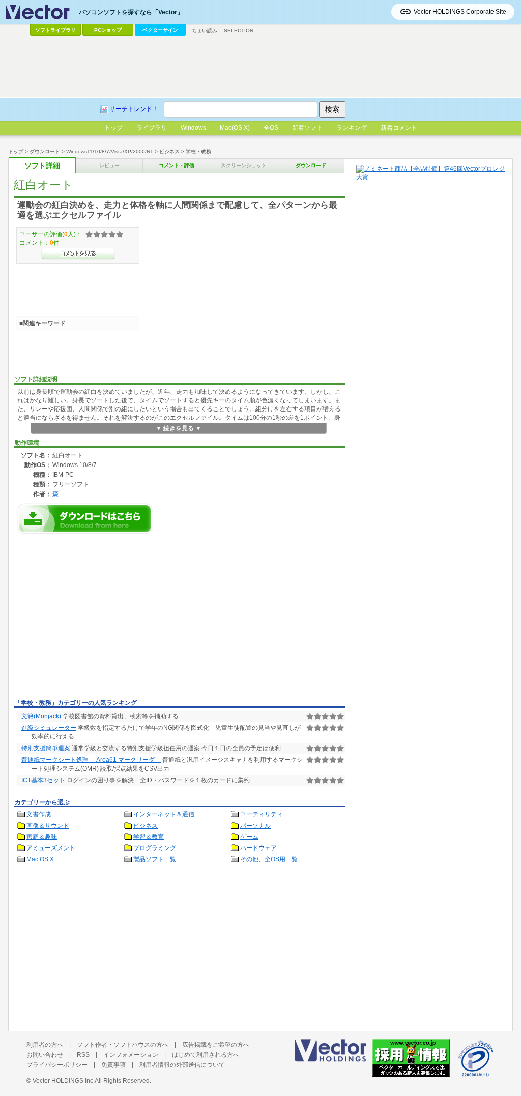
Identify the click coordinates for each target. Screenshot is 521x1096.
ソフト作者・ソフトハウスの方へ (122, 1044)
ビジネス (169, 151)
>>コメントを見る (78, 254)
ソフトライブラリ (55, 30)
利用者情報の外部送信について (182, 1064)
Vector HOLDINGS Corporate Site (460, 11)
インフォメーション (130, 1054)
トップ (15, 151)
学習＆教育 (148, 836)
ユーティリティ (261, 814)
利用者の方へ (44, 1044)
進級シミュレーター (48, 727)
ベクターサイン (160, 30)
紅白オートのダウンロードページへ (85, 518)
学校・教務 (198, 151)
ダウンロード (45, 151)
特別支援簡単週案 (45, 748)
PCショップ (108, 30)
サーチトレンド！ (133, 109)
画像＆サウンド (47, 825)
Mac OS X (40, 859)
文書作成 (38, 814)
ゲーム (249, 836)
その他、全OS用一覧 (269, 859)
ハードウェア (258, 848)
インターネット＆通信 (163, 814)
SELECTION (238, 30)
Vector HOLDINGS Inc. (64, 1080)
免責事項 (113, 1064)
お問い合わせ (44, 1054)
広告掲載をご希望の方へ (215, 1044)
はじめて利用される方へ (205, 1054)
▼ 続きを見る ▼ (178, 428)
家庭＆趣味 (41, 836)
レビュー (109, 165)
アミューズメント (50, 848)
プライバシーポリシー (57, 1064)
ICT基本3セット (43, 780)
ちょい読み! (205, 30)
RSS (83, 1054)
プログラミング (154, 848)
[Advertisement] (99, 619)
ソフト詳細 (42, 166)
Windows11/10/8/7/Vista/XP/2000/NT (109, 151)
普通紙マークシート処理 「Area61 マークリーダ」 (91, 759)
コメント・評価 (176, 165)
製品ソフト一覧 (154, 859)
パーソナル (255, 825)
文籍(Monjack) (41, 716)
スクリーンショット (244, 165)
